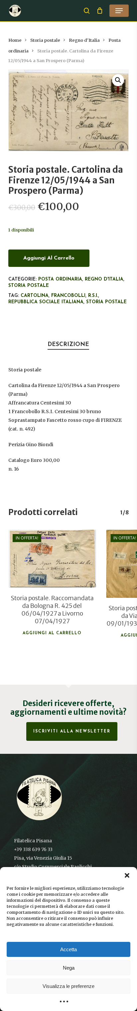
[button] (127, 875)
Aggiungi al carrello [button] (52, 633)
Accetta (68, 949)
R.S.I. (93, 295)
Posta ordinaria (60, 279)
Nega (68, 968)
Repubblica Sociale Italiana (45, 302)
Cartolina (35, 295)
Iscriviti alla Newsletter (71, 731)
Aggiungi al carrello (48, 258)
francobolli (68, 295)
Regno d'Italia (84, 40)
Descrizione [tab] (68, 344)
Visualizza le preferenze (68, 986)
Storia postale (45, 40)
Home (15, 40)
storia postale (106, 302)
